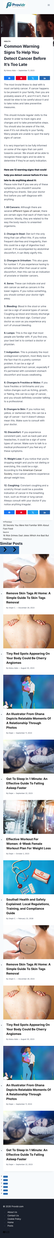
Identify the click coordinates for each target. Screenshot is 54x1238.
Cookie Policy (14, 1219)
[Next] (14, 550)
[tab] (5, 1177)
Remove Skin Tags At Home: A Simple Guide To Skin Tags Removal (28, 597)
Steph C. (12, 608)
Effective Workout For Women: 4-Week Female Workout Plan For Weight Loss (28, 843)
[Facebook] (4, 1232)
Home (11, 1222)
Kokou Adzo (11, 70)
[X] (6, 1232)
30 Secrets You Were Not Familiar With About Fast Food (26, 525)
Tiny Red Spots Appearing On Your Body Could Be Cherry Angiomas (28, 658)
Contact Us (13, 1215)
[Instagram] (8, 1232)
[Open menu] (48, 5)
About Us (12, 1212)
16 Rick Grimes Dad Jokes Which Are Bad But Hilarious (26, 535)
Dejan (11, 733)
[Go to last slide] (5, 550)
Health (7, 41)
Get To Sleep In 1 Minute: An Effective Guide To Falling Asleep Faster (26, 783)
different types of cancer (26, 211)
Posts (10, 1225)
